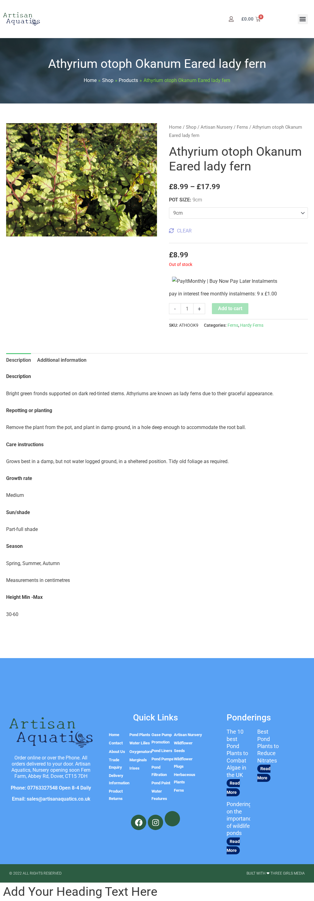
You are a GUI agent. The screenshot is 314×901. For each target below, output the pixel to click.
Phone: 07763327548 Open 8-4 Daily (51, 788)
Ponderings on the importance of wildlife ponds (241, 818)
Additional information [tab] (61, 360)
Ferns (242, 127)
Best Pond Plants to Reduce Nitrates (268, 746)
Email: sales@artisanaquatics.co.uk (51, 799)
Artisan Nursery (216, 127)
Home (175, 127)
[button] (303, 19)
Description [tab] (18, 360)
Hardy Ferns (251, 325)
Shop (191, 127)
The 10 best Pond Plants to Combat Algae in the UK (237, 753)
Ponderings (249, 717)
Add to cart (230, 308)
